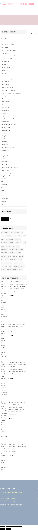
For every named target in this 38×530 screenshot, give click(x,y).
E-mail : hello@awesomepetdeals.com (11, 501)
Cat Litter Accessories (8, 76)
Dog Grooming (6, 127)
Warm (3, 269)
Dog (2, 104)
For (18, 246)
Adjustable (15, 232)
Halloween (5, 70)
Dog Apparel (5, 110)
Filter (4, 219)
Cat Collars (5, 47)
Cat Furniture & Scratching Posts (11, 56)
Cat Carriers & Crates (8, 44)
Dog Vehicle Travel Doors (9, 176)
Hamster (4, 201)
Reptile (9, 263)
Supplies (4, 266)
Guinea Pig (5, 198)
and (2, 236)
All (1, 36)
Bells (3, 98)
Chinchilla (4, 193)
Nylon (21, 256)
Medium (15, 256)
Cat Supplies (5, 81)
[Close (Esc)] (2, 526)
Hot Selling (4, 184)
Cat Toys (4, 96)
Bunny (3, 190)
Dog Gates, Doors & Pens (9, 124)
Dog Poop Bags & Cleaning (9, 153)
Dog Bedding (5, 113)
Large (3, 256)
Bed (15, 236)
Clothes (17, 239)
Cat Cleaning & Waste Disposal (11, 93)
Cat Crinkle (5, 101)
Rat (2, 204)
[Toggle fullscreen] (14, 526)
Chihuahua (9, 239)
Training (16, 266)
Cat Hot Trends (6, 61)
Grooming (4, 249)
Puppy (3, 263)
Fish (2, 181)
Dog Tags (4, 158)
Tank (10, 266)
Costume (18, 242)
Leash (9, 256)
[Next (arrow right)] (8, 529)
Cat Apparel (5, 84)
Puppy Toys (5, 170)
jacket (18, 253)
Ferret (3, 196)
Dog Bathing (6, 130)
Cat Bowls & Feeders (8, 90)
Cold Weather (6, 67)
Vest (22, 266)
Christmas (5, 64)
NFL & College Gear (8, 147)
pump (20, 259)
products (13, 259)
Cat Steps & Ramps (7, 78)
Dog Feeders (5, 121)
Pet (2, 259)
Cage (19, 236)
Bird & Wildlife (5, 39)
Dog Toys (4, 161)
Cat (2, 41)
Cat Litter (4, 73)
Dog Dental (5, 136)
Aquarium (9, 236)
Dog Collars (5, 116)
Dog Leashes (5, 150)
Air (22, 232)
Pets (6, 259)
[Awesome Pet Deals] (17, 3)
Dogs (3, 246)
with (20, 269)
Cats (2, 239)
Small (15, 263)
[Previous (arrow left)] (2, 529)
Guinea (12, 249)
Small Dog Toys (7, 173)
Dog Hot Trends (6, 138)
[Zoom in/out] (19, 526)
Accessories (5, 232)
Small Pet (3, 187)
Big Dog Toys (6, 164)
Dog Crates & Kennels (8, 118)
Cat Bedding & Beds (8, 87)
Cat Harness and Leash (9, 50)
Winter (15, 269)
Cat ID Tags (5, 53)
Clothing (4, 242)
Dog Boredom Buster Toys (10, 167)
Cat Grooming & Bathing (9, 59)
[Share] (8, 526)
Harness (4, 178)
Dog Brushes (6, 133)
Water (9, 269)
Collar (11, 242)
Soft (20, 263)
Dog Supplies (6, 156)
